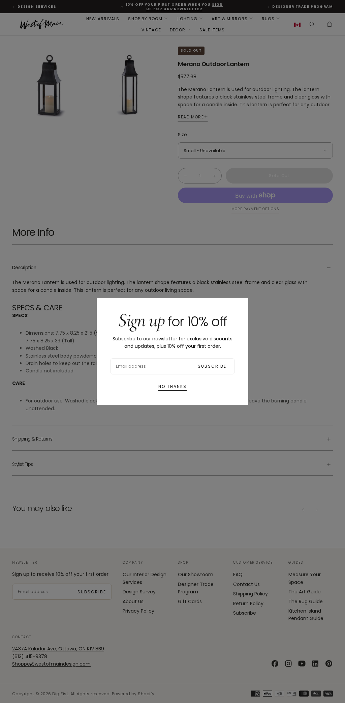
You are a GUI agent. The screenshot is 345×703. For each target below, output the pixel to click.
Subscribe (212, 366)
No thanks (172, 386)
